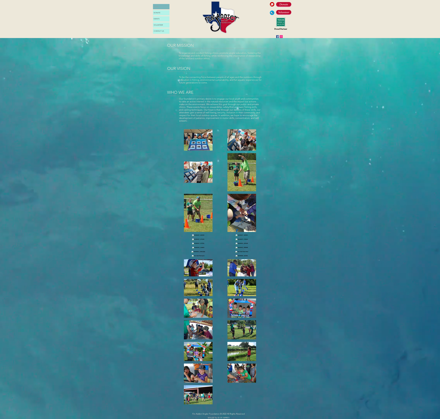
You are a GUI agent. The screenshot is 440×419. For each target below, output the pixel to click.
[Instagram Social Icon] (281, 36)
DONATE (157, 13)
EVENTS (157, 19)
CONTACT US (159, 31)
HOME (156, 6)
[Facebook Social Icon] (277, 36)
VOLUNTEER (158, 25)
